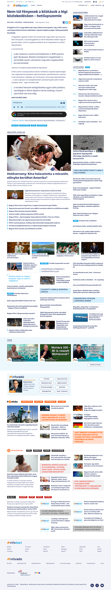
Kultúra (27, 549)
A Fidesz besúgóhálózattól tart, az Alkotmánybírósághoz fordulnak (32, 226)
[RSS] (92, 585)
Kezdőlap (15, 120)
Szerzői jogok (79, 584)
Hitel (29, 450)
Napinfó (63, 551)
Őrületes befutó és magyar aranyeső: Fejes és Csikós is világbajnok (19, 279)
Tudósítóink (46, 547)
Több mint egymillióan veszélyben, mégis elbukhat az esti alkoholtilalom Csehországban (88, 197)
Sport (32, 497)
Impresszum (41, 584)
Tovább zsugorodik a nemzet (59, 263)
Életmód (45, 551)
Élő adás (47, 379)
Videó (80, 551)
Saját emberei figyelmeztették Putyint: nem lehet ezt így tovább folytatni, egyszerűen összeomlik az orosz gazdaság (89, 437)
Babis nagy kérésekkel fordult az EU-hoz (21, 301)
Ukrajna (39, 5)
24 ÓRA (87, 67)
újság (33, 125)
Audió (81, 549)
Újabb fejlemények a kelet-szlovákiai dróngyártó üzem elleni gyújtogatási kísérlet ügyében (53, 314)
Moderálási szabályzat (67, 584)
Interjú (45, 549)
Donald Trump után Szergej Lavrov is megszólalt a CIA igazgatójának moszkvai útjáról (63, 325)
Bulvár (63, 547)
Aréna (102, 563)
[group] (22, 107)
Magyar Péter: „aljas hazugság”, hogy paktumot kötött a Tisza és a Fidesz (34, 217)
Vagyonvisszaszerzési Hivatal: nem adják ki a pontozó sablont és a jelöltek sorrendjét (39, 208)
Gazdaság (9, 551)
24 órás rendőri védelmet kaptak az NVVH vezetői (26, 214)
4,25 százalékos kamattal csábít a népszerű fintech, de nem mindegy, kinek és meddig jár (88, 265)
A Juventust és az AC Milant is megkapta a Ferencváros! (66, 255)
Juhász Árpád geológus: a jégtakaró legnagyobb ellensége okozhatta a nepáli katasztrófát (85, 155)
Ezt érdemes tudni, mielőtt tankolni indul (87, 226)
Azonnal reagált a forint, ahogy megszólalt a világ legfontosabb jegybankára (54, 417)
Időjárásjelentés (50, 563)
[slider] (41, 107)
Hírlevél (99, 549)
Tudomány (28, 547)
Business (23, 497)
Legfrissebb (82, 547)
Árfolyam (38, 401)
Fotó (98, 547)
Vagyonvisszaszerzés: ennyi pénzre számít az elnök (43, 191)
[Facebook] (97, 585)
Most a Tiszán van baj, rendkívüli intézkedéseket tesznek (40, 255)
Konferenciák (50, 401)
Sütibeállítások (11, 586)
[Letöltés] (61, 103)
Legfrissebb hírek (21, 563)
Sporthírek (78, 563)
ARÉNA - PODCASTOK (96, 5)
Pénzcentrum (27, 401)
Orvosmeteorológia (65, 563)
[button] (14, 107)
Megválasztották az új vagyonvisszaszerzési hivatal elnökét (30, 220)
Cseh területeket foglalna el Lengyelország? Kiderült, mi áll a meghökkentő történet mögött (90, 256)
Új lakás (62, 401)
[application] (39, 107)
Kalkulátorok (58, 450)
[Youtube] (102, 585)
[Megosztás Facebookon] (64, 22)
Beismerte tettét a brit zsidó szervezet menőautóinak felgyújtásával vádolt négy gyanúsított (87, 180)
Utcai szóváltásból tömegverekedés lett (87, 285)
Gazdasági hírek (91, 563)
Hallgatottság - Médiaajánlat (28, 584)
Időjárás (99, 551)
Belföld (21, 120)
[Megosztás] (64, 103)
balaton (15, 125)
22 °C (102, 1)
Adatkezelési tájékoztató (53, 584)
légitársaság (42, 125)
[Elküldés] (69, 22)
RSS (85, 584)
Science (48, 497)
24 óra (33, 5)
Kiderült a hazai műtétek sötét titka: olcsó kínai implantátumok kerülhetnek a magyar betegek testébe (22, 476)
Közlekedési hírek (36, 563)
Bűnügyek (64, 549)
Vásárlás (37, 450)
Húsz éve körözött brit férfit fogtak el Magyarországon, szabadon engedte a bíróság (86, 206)
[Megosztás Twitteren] (66, 22)
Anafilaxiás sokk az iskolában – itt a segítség (88, 280)
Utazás (46, 450)
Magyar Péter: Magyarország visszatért (21, 313)
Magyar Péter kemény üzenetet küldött (23, 211)
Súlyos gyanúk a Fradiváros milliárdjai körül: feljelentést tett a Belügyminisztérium (30, 322)
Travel (39, 497)
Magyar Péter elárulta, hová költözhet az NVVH (25, 229)
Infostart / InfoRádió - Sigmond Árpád (20, 22)
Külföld (9, 549)
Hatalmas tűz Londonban (88, 221)
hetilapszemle (24, 125)
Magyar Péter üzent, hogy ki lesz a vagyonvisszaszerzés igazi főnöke (33, 205)
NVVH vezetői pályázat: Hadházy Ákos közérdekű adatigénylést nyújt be (34, 223)
